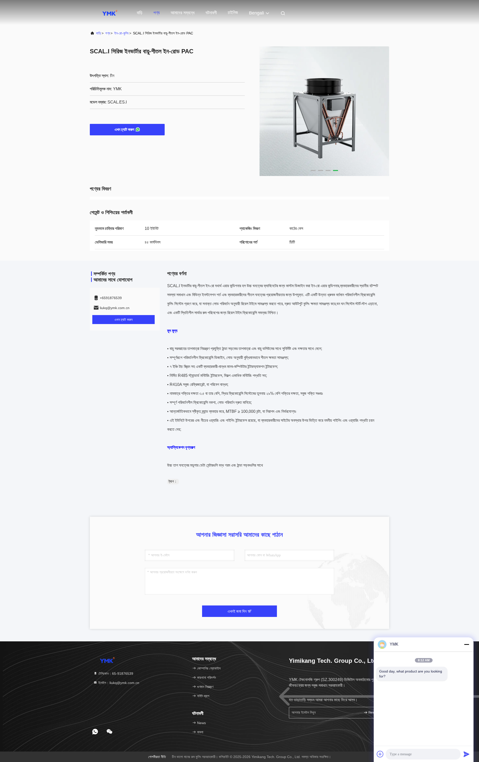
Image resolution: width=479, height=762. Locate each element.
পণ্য (156, 12)
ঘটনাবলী (211, 12)
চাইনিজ (233, 12)
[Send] (467, 754)
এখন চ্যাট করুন (124, 129)
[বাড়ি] (109, 12)
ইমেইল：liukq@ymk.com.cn (118, 683)
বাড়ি (139, 12)
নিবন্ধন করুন (375, 713)
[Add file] (380, 754)
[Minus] (467, 644)
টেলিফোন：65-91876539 (115, 674)
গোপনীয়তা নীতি (157, 757)
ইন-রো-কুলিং (121, 33)
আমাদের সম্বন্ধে (183, 12)
